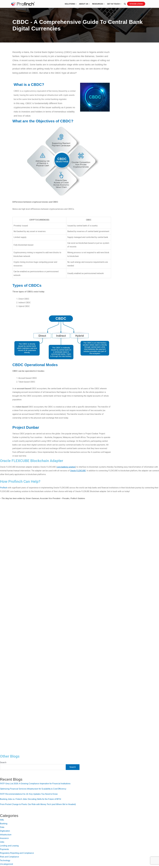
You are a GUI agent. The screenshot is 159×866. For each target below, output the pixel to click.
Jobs (2, 842)
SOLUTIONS (70, 4)
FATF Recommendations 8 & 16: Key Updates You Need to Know (29, 794)
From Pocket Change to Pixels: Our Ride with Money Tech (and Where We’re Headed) (38, 804)
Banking (3, 824)
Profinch (3, 487)
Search (3, 762)
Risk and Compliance (9, 857)
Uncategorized (6, 864)
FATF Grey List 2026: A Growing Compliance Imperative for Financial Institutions (35, 784)
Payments (4, 849)
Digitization (5, 831)
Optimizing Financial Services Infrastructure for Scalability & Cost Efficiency (33, 789)
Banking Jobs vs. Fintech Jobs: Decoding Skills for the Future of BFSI (30, 799)
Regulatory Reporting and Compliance (17, 853)
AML (2, 820)
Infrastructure (5, 835)
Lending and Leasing (9, 846)
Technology (5, 860)
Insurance (4, 838)
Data (2, 827)
